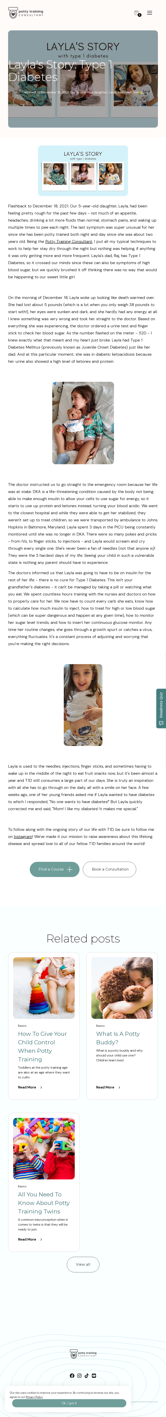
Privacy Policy (34, 1397)
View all (83, 1264)
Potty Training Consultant (68, 241)
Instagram (23, 836)
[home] (30, 12)
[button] (136, 13)
